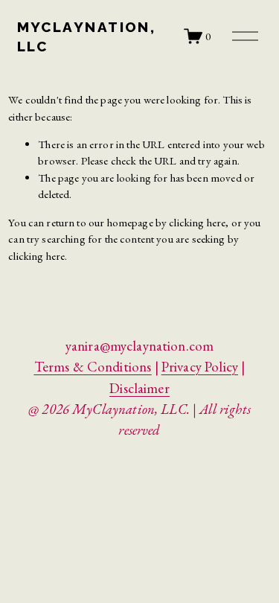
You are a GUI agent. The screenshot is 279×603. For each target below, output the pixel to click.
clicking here (197, 222)
